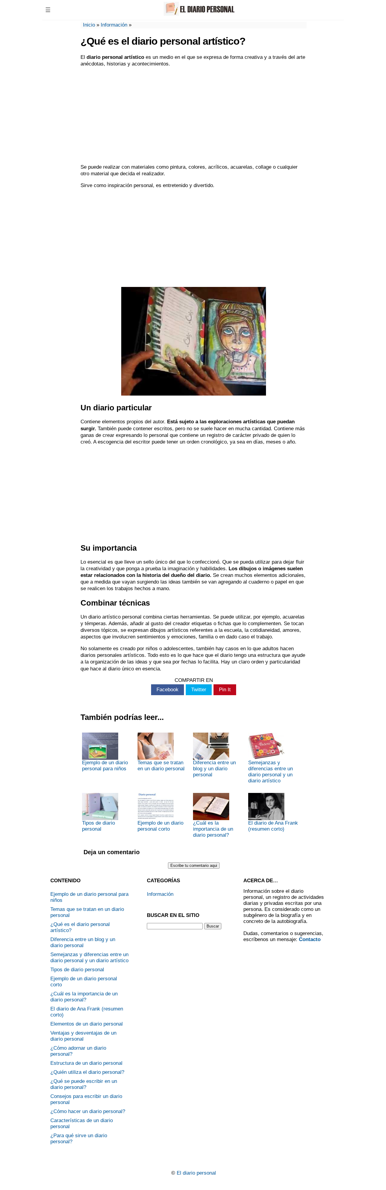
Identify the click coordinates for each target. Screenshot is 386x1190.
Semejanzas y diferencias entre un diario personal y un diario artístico (270, 772)
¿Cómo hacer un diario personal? (87, 1111)
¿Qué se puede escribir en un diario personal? (83, 1084)
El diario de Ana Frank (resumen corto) (273, 826)
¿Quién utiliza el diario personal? (87, 1072)
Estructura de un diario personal (86, 1063)
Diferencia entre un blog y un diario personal (214, 769)
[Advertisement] (194, 115)
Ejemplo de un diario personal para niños (105, 766)
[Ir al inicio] (198, 14)
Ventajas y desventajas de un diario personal (83, 1036)
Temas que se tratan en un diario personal (161, 766)
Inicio (89, 25)
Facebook (168, 689)
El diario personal (196, 1173)
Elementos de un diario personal (86, 1024)
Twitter (198, 689)
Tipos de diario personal (98, 826)
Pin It (225, 689)
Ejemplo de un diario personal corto (160, 826)
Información (114, 25)
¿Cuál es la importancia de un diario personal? (213, 829)
